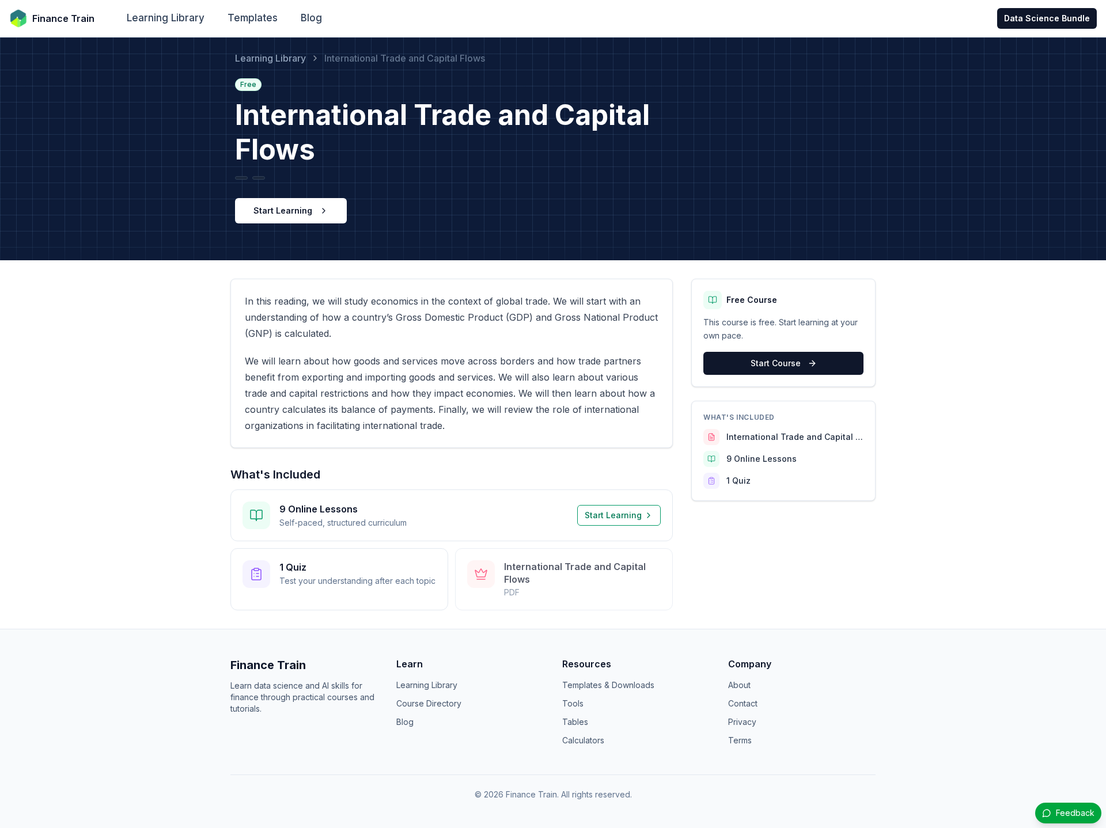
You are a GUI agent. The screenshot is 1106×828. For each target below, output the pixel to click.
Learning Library (165, 18)
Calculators (583, 740)
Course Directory (428, 703)
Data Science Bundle (1047, 18)
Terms (740, 740)
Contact (742, 703)
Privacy (742, 722)
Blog (311, 18)
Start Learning (282, 210)
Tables (575, 722)
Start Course (776, 363)
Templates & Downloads (608, 685)
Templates (253, 18)
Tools (573, 703)
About (739, 685)
